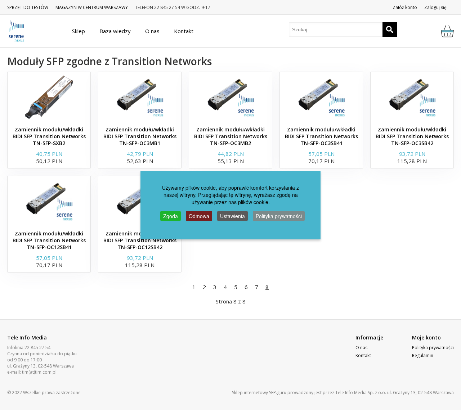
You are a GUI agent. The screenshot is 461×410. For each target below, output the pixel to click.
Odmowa (199, 216)
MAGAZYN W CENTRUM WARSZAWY (91, 7)
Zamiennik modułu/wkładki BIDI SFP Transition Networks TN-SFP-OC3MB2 (230, 136)
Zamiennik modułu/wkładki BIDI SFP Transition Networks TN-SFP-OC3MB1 (139, 136)
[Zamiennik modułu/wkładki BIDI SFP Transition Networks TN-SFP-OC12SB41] (49, 201)
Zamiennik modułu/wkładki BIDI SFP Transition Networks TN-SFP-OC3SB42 (412, 136)
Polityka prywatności (433, 347)
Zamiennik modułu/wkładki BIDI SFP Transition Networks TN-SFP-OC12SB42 (139, 240)
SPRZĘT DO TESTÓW (27, 7)
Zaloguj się (435, 7)
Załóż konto (405, 7)
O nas (361, 347)
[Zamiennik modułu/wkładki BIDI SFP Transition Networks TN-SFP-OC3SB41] (321, 97)
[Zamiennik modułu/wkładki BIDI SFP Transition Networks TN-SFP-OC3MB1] (140, 97)
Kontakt (363, 355)
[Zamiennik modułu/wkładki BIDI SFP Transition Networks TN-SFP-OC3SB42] (412, 97)
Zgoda (170, 216)
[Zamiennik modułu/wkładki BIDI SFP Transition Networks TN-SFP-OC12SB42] (140, 201)
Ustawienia (232, 216)
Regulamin (422, 355)
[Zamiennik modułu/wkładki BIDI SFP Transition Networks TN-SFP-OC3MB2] (230, 97)
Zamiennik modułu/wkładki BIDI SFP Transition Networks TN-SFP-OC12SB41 (49, 240)
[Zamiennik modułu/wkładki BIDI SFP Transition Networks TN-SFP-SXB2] (49, 97)
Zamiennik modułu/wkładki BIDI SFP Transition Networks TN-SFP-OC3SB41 (321, 136)
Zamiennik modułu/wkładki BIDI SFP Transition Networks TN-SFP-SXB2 (49, 136)
